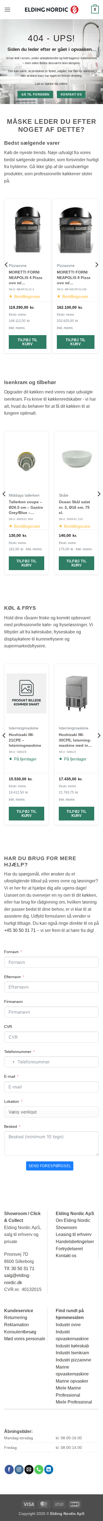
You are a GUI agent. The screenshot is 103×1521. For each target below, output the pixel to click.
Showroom (66, 1227)
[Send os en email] (29, 1469)
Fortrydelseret (69, 1248)
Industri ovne (68, 1324)
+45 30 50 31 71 (20, 930)
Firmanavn (13, 1001)
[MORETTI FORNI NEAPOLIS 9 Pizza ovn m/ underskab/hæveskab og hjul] (75, 230)
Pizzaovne (18, 266)
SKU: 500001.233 (71, 519)
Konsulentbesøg (20, 1331)
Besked (10, 1126)
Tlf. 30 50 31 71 (19, 1268)
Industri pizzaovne (73, 1360)
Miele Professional (74, 1402)
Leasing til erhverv (73, 1234)
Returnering (15, 1317)
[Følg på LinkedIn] (48, 1469)
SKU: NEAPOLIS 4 (21, 289)
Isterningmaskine (23, 728)
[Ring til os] (38, 1469)
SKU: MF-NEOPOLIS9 (72, 289)
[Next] (96, 276)
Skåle (63, 495)
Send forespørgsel (50, 1166)
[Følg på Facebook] (9, 1469)
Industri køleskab (72, 1346)
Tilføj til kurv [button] (28, 342)
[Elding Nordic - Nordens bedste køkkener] (51, 9)
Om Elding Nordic (73, 1220)
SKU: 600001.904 (21, 519)
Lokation (11, 1101)
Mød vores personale (24, 1338)
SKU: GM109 (17, 751)
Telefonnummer (17, 1051)
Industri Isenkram (72, 1352)
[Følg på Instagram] (19, 1469)
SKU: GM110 (67, 751)
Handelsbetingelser (75, 1241)
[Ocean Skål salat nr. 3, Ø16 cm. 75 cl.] (76, 460)
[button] (7, 9)
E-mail (9, 1076)
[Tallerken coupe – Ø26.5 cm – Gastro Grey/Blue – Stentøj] (26, 460)
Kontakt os (66, 1255)
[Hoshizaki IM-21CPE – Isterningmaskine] (26, 693)
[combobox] (10, 1062)
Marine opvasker (72, 1381)
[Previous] (6, 276)
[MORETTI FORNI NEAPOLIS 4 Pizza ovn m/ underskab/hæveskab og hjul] (27, 230)
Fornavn (11, 952)
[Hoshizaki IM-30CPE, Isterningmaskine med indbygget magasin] (76, 693)
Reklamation (16, 1324)
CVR (8, 1026)
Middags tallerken (24, 495)
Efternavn (12, 977)
